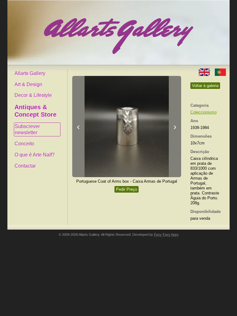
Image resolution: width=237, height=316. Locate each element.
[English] (205, 71)
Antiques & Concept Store (35, 111)
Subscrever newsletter (27, 129)
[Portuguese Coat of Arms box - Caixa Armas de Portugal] (127, 126)
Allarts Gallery (30, 73)
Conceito (24, 143)
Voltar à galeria (205, 85)
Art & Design (28, 84)
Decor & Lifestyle (33, 95)
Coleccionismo (203, 112)
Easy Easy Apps (166, 234)
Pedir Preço (126, 189)
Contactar (25, 165)
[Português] (220, 71)
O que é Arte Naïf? (35, 154)
